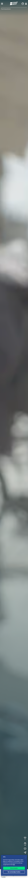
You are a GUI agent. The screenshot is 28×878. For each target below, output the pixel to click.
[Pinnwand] (25, 848)
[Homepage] (14, 3)
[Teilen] (25, 852)
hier (14, 864)
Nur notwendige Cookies (14, 872)
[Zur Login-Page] (26, 3)
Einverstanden (14, 868)
